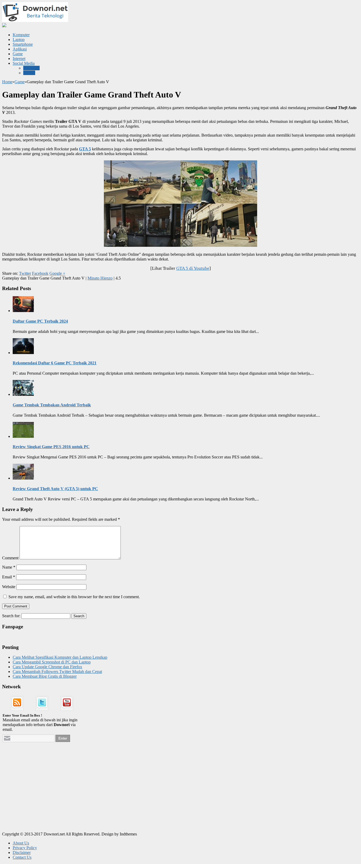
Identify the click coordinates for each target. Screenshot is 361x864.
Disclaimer (22, 852)
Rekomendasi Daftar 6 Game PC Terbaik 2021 (54, 363)
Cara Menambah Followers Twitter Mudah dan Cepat (57, 671)
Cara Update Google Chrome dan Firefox (47, 667)
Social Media (24, 63)
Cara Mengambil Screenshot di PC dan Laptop (52, 662)
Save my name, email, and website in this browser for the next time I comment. (74, 596)
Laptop (19, 39)
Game (18, 54)
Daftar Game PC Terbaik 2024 (40, 321)
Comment (10, 558)
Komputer (21, 34)
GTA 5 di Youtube (192, 268)
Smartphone (23, 44)
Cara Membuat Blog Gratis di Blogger (45, 676)
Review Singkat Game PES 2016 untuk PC (51, 446)
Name (8, 567)
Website (8, 586)
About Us (21, 843)
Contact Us (22, 857)
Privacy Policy (25, 848)
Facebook (31, 68)
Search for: (11, 616)
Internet (19, 58)
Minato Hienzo (100, 278)
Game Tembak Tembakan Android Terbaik (52, 405)
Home (7, 82)
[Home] (4, 26)
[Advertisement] (41, 793)
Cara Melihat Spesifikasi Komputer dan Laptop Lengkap (60, 657)
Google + (57, 273)
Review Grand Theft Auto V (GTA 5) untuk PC (55, 488)
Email (8, 577)
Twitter (29, 73)
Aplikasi (20, 49)
